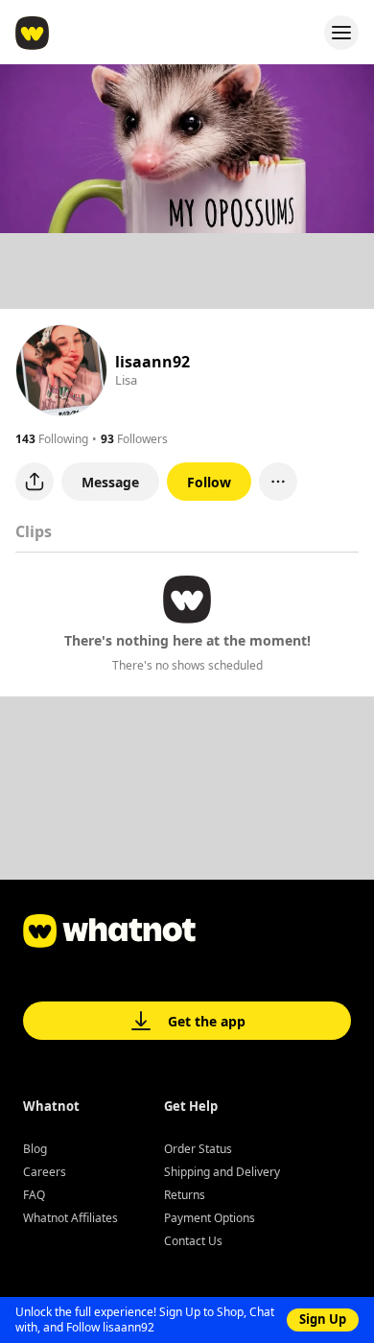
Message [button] (110, 482)
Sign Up (322, 1319)
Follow (209, 482)
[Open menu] (341, 32)
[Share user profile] (34, 481)
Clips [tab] (33, 531)
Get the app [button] (206, 1021)
